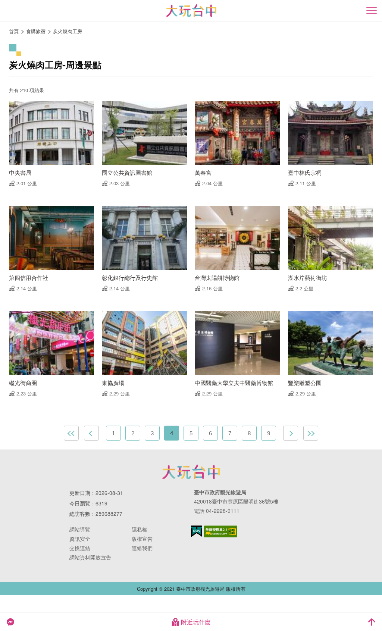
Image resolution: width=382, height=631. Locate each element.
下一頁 (290, 433)
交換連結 (79, 548)
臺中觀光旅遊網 (191, 10)
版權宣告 (142, 538)
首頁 (14, 31)
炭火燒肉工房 (67, 31)
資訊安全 (79, 538)
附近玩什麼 (196, 622)
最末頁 (310, 433)
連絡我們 (142, 548)
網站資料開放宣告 (90, 557)
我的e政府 (196, 531)
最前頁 (71, 433)
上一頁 (91, 433)
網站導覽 (79, 529)
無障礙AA (220, 531)
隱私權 (139, 529)
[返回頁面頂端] (371, 622)
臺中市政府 (191, 471)
